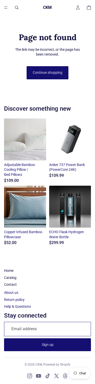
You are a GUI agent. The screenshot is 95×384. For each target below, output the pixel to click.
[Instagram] (30, 376)
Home (8, 271)
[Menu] (6, 7)
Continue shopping (47, 72)
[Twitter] (56, 376)
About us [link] (11, 293)
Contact (10, 284)
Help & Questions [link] (17, 306)
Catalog (10, 278)
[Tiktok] (48, 376)
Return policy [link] (14, 300)
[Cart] (88, 7)
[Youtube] (38, 376)
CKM (38, 364)
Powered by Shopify (56, 364)
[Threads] (65, 376)
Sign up (47, 345)
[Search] (16, 7)
